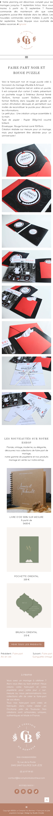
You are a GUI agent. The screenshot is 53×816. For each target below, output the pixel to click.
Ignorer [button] (22, 24)
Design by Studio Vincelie (34, 813)
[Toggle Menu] (26, 57)
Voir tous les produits (26, 645)
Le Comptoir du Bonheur (26, 41)
